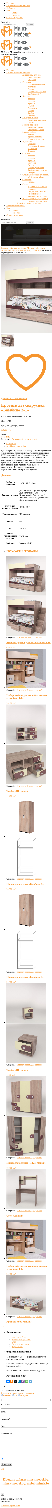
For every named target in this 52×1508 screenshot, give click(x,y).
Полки (31, 106)
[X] (15, 1381)
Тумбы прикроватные (38, 170)
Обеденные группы (37, 191)
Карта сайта (17, 1346)
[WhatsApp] (26, 1381)
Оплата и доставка (14, 17)
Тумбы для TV (34, 94)
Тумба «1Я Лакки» (17, 1070)
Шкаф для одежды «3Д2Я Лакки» (26, 1162)
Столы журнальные (37, 91)
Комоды (31, 101)
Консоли (32, 189)
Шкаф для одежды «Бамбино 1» (25, 884)
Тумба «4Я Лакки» (17, 791)
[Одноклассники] (11, 1381)
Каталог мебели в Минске (18, 5)
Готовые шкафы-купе (37, 201)
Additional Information (16, 446)
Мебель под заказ (30, 125)
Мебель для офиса (36, 177)
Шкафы (31, 115)
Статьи (15, 13)
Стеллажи (32, 108)
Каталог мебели (19, 1337)
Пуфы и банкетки (36, 139)
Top (2, 1469)
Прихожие (27, 141)
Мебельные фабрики (21, 1339)
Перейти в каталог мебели (29, 203)
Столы (31, 110)
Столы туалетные (36, 167)
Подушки (32, 79)
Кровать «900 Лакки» (19, 1321)
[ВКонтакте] (8, 1381)
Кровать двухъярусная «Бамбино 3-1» (28, 642)
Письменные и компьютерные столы (37, 195)
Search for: (5, 22)
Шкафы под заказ (36, 129)
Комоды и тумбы (30, 118)
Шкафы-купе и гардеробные (35, 198)
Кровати (31, 103)
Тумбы (31, 113)
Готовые (31, 182)
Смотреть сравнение (10, 1506)
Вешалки (32, 144)
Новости (16, 15)
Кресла (31, 134)
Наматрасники (34, 77)
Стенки (31, 89)
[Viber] (23, 1381)
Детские (26, 96)
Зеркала (31, 99)
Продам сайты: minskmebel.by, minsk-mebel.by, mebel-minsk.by (26, 1481)
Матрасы (32, 163)
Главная (10, 3)
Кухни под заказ (35, 127)
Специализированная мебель (35, 175)
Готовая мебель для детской (28, 250)
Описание (11, 444)
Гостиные (26, 82)
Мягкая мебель (29, 132)
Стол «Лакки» (14, 1215)
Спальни (26, 153)
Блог (8, 10)
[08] (7, 346)
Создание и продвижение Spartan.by (17, 1393)
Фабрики (10, 8)
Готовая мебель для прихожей (36, 147)
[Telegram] (30, 1381)
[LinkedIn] (19, 1381)
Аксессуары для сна (31, 75)
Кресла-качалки (35, 137)
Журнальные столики (37, 187)
